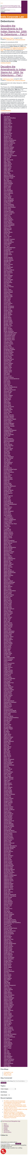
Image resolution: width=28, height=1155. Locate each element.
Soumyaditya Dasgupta (10, 921)
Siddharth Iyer (7, 882)
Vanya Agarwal (8, 1007)
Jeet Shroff (7, 454)
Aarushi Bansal (8, 123)
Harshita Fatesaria (9, 416)
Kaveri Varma (7, 487)
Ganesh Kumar (8, 388)
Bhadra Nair (7, 316)
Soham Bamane (8, 901)
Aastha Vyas (7, 132)
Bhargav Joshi (8, 324)
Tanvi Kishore (7, 974)
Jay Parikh (7, 451)
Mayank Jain (7, 561)
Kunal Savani (7, 514)
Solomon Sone (8, 904)
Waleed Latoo (7, 1046)
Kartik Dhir (7, 480)
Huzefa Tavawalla (9, 434)
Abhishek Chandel (9, 147)
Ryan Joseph (7, 776)
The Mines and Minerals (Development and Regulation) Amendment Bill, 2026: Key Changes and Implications (14, 1102)
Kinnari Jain (7, 498)
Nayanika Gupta (8, 613)
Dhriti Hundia (7, 362)
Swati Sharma (8, 964)
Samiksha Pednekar (9, 794)
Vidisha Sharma (8, 1027)
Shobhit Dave (7, 850)
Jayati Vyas (7, 452)
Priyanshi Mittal (8, 688)
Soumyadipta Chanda (10, 919)
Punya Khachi (8, 692)
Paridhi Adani (7, 652)
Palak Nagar (7, 649)
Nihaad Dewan (8, 622)
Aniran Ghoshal (8, 222)
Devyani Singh (8, 357)
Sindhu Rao (7, 893)
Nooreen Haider (8, 643)
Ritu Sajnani (7, 753)
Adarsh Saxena (8, 154)
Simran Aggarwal (8, 889)
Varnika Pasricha (8, 1010)
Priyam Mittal (7, 685)
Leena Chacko (8, 522)
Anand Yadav (7, 210)
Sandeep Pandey (8, 798)
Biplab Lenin (7, 327)
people (15, 7)
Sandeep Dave (8, 799)
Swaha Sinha (7, 963)
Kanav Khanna (8, 470)
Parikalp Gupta (8, 653)
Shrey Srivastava (8, 855)
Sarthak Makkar (8, 818)
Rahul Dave (7, 699)
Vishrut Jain (7, 1041)
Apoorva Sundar (8, 264)
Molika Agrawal (8, 586)
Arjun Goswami (8, 271)
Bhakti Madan (7, 317)
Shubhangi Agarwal (9, 869)
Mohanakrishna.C (9, 583)
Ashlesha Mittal (8, 295)
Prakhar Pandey (8, 670)
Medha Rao (7, 568)
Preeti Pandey (8, 677)
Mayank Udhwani (8, 564)
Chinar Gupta (7, 345)
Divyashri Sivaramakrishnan (11, 378)
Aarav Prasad (7, 122)
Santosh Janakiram (9, 809)
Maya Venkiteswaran (9, 558)
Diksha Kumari (8, 370)
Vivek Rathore (8, 1045)
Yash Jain (6, 1051)
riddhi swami (7, 735)
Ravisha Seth (7, 724)
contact (19, 7)
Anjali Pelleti (7, 226)
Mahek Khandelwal (9, 540)
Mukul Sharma (8, 600)
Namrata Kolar (8, 607)
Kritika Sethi (7, 509)
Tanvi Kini (6, 972)
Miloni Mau (7, 578)
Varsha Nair (7, 1011)
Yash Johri (7, 1052)
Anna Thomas (8, 236)
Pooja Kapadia (8, 660)
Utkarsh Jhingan (8, 999)
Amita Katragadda (9, 200)
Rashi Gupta (7, 713)
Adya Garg (7, 172)
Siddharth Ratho (8, 885)
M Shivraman (7, 530)
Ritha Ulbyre (7, 748)
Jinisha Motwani (8, 462)
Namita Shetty (8, 606)
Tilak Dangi (7, 982)
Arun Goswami (8, 277)
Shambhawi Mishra (9, 830)
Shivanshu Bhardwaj (9, 847)
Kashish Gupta (8, 484)
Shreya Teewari (8, 861)
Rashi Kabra (7, 714)
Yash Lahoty (7, 1055)
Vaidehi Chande (8, 1002)
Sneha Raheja (8, 900)
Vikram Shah (7, 1032)
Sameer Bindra (8, 791)
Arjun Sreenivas (8, 272)
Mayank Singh (8, 562)
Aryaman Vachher (9, 286)
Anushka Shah (8, 254)
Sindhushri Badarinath (10, 894)
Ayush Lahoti (7, 309)
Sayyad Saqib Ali (8, 813)
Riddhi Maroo (7, 734)
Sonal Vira (7, 910)
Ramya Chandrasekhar (10, 712)
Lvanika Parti (7, 529)
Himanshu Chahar (9, 424)
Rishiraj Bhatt (7, 747)
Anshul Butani (8, 243)
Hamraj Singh (7, 408)
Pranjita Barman (8, 671)
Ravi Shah (7, 723)
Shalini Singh (7, 829)
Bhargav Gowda (8, 323)
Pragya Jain (7, 668)
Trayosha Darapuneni (10, 985)
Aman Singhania (8, 193)
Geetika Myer (7, 399)
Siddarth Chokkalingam (10, 875)
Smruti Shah (7, 899)
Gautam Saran (8, 396)
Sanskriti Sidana (8, 808)
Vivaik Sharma (8, 1042)
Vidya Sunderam (8, 1028)
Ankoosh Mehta (8, 232)
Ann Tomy (6, 235)
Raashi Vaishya (8, 695)
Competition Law (8, 1072)
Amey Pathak (7, 197)
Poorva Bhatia (8, 664)
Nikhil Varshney (8, 625)
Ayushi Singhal (8, 314)
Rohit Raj (6, 766)
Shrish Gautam (8, 862)
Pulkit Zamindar (8, 691)
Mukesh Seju (7, 599)
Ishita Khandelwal (9, 441)
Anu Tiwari (7, 246)
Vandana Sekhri (8, 1003)
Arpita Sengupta (8, 275)
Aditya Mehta (7, 165)
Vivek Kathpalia (8, 1044)
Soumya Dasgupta (9, 914)
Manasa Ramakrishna (10, 547)
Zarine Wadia (7, 1066)
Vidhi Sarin (7, 1025)
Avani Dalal (7, 300)
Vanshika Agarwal (9, 1004)
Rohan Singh (7, 760)
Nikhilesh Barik (8, 627)
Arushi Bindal (7, 281)
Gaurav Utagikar (8, 395)
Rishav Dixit (7, 744)
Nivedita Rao (7, 641)
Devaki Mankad (8, 350)
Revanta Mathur (8, 727)
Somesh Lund (7, 905)
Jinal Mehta (7, 461)
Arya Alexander (8, 282)
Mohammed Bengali (9, 582)
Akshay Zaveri (8, 185)
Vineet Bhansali (8, 1035)
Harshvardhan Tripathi (10, 419)
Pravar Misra (7, 675)
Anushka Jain (7, 253)
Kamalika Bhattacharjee (10, 469)
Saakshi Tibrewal (8, 777)
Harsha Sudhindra (9, 415)
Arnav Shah (7, 274)
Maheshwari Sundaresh (10, 542)
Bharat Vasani (8, 318)
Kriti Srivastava (8, 507)
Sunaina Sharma (8, 946)
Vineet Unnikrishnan (9, 1037)
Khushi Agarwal (8, 493)
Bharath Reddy (8, 320)
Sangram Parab (8, 801)
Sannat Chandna (8, 806)
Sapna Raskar (8, 812)
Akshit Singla (7, 186)
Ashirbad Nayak (8, 292)
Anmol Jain (7, 233)
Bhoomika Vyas (8, 325)
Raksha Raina (8, 706)
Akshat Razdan (8, 182)
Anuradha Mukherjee (9, 247)
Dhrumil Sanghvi (8, 363)
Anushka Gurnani (8, 251)
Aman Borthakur (8, 190)
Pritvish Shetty (8, 680)
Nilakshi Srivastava (9, 631)
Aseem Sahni (7, 289)
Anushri (6, 256)
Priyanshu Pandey (9, 689)
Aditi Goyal (7, 158)
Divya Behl (7, 374)
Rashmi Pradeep (8, 716)
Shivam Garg (7, 841)
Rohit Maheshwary (9, 765)
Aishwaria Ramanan (9, 176)
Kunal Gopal (7, 512)
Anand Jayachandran (10, 207)
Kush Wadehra (8, 515)
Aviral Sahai (7, 304)
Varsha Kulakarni (8, 1016)
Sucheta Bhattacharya (10, 943)
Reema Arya (7, 726)
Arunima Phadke (8, 279)
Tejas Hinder (7, 979)
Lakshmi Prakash (8, 518)
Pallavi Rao (7, 650)
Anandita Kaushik (9, 211)
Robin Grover (7, 756)
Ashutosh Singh (8, 296)
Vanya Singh (7, 1009)
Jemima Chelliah (8, 458)
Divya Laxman (8, 376)
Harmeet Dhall (8, 412)
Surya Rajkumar (8, 954)
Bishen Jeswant (8, 330)
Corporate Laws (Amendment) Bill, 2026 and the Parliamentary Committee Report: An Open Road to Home (15, 1106)
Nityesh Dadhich (8, 639)
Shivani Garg (7, 844)
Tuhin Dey (6, 986)
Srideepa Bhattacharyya (10, 928)
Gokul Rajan (7, 402)
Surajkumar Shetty (9, 951)
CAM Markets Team (9, 338)
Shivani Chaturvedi (9, 843)
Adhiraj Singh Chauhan (10, 155)
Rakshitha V (7, 707)
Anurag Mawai (8, 249)
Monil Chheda (8, 593)
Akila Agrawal (7, 180)
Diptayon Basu (8, 371)
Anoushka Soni (8, 240)
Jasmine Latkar (8, 449)
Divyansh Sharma (9, 377)
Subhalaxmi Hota (8, 939)
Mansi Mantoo (8, 555)
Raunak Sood (7, 720)
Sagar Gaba (7, 780)
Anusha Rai (7, 250)
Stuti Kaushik (7, 938)
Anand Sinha (7, 208)
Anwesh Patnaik (8, 258)
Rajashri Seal (7, 703)
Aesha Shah (7, 173)
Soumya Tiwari (8, 918)
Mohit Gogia (7, 585)
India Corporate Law (12, 16)
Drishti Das (7, 380)
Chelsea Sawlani (8, 344)
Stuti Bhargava (8, 936)
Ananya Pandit (8, 214)
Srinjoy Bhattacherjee (10, 931)
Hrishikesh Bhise (8, 431)
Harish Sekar (7, 410)
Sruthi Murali (7, 935)
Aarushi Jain (7, 125)
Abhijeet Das (7, 137)
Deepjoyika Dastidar (9, 349)
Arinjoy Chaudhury (9, 270)
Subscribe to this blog (7, 1081)
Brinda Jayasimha (9, 331)
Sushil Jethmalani (9, 958)
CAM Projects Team (9, 339)
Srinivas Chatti (8, 929)
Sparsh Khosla (8, 924)
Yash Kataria (7, 1053)
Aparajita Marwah (8, 260)
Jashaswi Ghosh (8, 448)
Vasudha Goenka (8, 1020)
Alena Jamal (7, 187)
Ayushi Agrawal (8, 311)
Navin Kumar (7, 610)
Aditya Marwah (8, 164)
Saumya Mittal (8, 822)
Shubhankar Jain (8, 871)
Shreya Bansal (8, 857)
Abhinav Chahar (8, 144)
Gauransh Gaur (8, 391)
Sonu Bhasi (7, 911)
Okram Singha (8, 645)
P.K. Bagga (7, 656)
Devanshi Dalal (8, 353)
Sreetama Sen (8, 926)
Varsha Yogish (8, 1014)
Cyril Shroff (7, 116)
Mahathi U (6, 539)
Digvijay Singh (8, 367)
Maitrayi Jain (7, 544)
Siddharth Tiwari (8, 887)
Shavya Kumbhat (8, 837)
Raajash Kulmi (8, 694)
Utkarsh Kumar (8, 1000)
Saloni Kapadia (8, 787)
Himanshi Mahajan (9, 423)
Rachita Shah (7, 696)
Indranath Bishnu (8, 438)
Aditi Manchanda (8, 159)
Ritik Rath (6, 749)
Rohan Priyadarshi (9, 759)
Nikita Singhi (7, 628)
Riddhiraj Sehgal (8, 737)
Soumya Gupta (8, 915)
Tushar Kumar (8, 988)
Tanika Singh (7, 965)
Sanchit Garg (7, 797)
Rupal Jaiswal (8, 773)
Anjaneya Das (8, 228)
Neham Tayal (7, 618)
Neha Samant (7, 614)
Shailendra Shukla (9, 826)
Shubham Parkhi (8, 866)
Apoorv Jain (7, 263)
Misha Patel (7, 579)
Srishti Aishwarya (8, 932)
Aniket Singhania (8, 219)
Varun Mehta (7, 1018)
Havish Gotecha (8, 420)
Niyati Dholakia (8, 642)
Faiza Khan (7, 384)
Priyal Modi (7, 684)
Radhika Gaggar (8, 728)
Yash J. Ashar (7, 1048)
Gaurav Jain (7, 394)
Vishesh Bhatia (8, 1039)
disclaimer (6, 1130)
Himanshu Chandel (9, 426)
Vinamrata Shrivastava (10, 1034)
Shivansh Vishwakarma (10, 846)
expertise (11, 7)
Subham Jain (7, 940)
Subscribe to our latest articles (9, 1142)
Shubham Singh (8, 868)
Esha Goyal (7, 381)
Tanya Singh (7, 977)
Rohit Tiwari (7, 767)
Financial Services (20, 39)
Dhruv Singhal (8, 364)
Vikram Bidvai (7, 1031)
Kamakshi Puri (8, 468)
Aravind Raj (7, 265)
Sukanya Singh (8, 945)
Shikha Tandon (8, 840)
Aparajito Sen (7, 261)
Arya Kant (6, 284)
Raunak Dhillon (8, 719)
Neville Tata (7, 620)
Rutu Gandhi (7, 774)
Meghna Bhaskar (8, 575)
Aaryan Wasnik (8, 126)
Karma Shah (7, 476)
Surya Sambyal (8, 956)
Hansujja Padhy (8, 409)
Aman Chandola (8, 192)
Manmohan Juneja (9, 551)
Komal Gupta (7, 500)
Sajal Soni (6, 781)
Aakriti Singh (7, 119)
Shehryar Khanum (9, 839)
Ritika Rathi (7, 751)
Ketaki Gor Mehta (8, 490)
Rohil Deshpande (8, 762)
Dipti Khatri (7, 373)
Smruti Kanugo (8, 897)
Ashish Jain (7, 293)
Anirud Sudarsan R (9, 225)
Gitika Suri (6, 401)
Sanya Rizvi (7, 811)
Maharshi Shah (8, 537)
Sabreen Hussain (8, 779)
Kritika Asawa (7, 508)
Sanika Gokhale (8, 802)
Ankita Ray (7, 231)
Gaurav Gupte (7, 392)
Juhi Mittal (6, 465)
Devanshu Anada (8, 355)
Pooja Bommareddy (9, 657)
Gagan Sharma (8, 385)
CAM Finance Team (7, 38)
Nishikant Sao (8, 635)
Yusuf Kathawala (8, 1063)
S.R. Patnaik (7, 925)
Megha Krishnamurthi (10, 572)
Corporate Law (10, 39)
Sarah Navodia (8, 816)
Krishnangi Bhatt (8, 502)
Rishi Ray (6, 745)
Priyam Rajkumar (8, 687)
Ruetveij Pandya (8, 772)
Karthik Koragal (8, 477)
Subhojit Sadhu (8, 942)
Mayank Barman (8, 560)
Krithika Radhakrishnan (10, 504)
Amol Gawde (7, 203)
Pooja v (6, 661)
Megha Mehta (7, 574)
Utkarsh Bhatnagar (9, 998)
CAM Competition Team (10, 332)
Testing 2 (6, 981)
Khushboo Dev (8, 491)
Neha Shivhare (8, 617)
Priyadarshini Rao (9, 682)
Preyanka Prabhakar (9, 678)
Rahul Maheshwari (9, 700)
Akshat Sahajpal (8, 183)
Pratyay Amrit (7, 674)
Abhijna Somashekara (10, 140)
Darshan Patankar (9, 348)
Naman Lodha (8, 604)
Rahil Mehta (7, 698)
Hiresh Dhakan (8, 429)
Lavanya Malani (8, 521)
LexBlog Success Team (10, 523)
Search (2, 11)
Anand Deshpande (9, 205)
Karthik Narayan (8, 479)
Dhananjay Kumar (9, 359)
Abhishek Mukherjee (9, 151)
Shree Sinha (7, 852)
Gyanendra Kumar (9, 406)
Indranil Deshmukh (9, 440)
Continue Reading (6, 62)
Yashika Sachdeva (9, 1059)
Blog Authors (5, 113)
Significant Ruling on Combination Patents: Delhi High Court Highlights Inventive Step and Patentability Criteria (15, 1113)
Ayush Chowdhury (9, 306)
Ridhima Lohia (8, 738)
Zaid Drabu (7, 1064)
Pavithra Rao (7, 654)
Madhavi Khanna (8, 533)
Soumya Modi (7, 917)
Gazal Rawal (7, 398)
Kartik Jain (7, 482)
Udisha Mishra (8, 992)
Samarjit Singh (8, 790)
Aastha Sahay (8, 130)
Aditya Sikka (7, 169)
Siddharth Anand (8, 879)
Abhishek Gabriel (8, 148)
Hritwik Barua (7, 433)
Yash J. (6, 1049)
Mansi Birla (7, 554)
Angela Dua (7, 215)
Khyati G (6, 494)
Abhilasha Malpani (9, 141)
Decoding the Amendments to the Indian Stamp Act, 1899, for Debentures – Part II (14, 30)
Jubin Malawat (8, 463)
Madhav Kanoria (8, 532)
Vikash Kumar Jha (9, 1030)
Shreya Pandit (8, 859)
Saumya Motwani (8, 823)
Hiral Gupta (7, 427)
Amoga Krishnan (8, 201)
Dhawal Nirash (8, 360)
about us (6, 7)
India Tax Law (7, 1073)
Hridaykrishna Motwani (10, 430)
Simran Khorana (8, 892)
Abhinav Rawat (8, 145)
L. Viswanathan (8, 516)
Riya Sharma (7, 755)
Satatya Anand (8, 819)
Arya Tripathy (7, 285)
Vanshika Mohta (8, 1006)
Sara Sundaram (8, 815)
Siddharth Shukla (8, 886)
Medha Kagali (7, 565)
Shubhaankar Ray (9, 865)
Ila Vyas (6, 437)
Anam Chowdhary (9, 204)
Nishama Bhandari (9, 632)
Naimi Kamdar (8, 603)
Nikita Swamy (7, 629)
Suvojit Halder (8, 960)
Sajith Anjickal (8, 783)
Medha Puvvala (8, 567)
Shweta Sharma (8, 873)
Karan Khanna (8, 475)
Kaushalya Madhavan (10, 486)
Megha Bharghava (9, 571)
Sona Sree (7, 907)
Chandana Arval (8, 342)
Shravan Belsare (8, 851)
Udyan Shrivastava (9, 995)
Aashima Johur (8, 127)
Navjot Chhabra (8, 611)
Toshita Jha (7, 984)
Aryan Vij (6, 288)
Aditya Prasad (8, 166)
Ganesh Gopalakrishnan (10, 387)
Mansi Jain (7, 443)
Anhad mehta (7, 217)
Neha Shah (7, 615)
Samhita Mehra (8, 793)
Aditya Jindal (7, 162)
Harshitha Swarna (9, 417)
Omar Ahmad (7, 646)
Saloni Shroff (7, 788)
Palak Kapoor (7, 648)
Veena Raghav (8, 1023)
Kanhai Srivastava (9, 472)
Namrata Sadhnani (9, 608)
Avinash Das (7, 302)
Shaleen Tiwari (8, 827)
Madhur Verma (8, 536)
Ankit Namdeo (8, 229)
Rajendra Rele (8, 705)
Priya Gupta (7, 681)
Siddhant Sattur (8, 878)
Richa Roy (7, 733)
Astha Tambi (7, 299)
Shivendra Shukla (9, 848)
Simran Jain (7, 890)
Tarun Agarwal (8, 978)
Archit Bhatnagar (8, 267)
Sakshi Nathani (8, 784)
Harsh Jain (7, 413)
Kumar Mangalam (9, 511)
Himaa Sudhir (7, 422)
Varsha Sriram (8, 1013)
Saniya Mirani (7, 804)
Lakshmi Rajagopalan (10, 519)
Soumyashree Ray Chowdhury (12, 922)
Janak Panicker (8, 444)
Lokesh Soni (7, 526)
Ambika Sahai (8, 196)
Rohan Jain (7, 758)
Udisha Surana (8, 993)
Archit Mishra (7, 268)
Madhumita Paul (8, 535)
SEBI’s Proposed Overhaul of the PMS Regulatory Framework (14, 1117)
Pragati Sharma (8, 667)
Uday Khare (7, 991)
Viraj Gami (7, 1038)
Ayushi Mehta (7, 313)
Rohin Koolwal (8, 763)
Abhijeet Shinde (8, 139)
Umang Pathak (8, 996)
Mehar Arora (7, 576)
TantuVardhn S (8, 970)
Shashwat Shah (8, 834)
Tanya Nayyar (7, 975)
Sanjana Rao (7, 805)
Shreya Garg (7, 858)
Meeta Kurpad (8, 569)
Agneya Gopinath (8, 175)
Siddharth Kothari (8, 883)
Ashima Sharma (8, 291)
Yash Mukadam (8, 1056)
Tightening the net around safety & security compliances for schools (15, 1110)
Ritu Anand (7, 752)
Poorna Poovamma (9, 663)
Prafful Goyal (7, 666)
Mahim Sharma (8, 543)
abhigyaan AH (8, 136)
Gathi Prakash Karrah (10, 390)
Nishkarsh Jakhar (8, 636)
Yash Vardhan (8, 1057)
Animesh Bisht (8, 221)
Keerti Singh (7, 489)
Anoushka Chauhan (9, 239)
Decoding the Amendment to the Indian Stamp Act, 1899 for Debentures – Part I (13, 49)
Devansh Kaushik (9, 352)
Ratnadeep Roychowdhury (11, 717)
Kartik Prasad (7, 483)
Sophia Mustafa (8, 912)
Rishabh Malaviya (9, 741)
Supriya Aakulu (8, 947)
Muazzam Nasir (8, 596)
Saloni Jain (7, 786)
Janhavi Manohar (8, 445)
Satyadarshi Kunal (9, 820)
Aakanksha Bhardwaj (10, 118)
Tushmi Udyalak (8, 989)
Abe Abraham (7, 134)
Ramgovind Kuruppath (10, 710)
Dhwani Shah (7, 366)
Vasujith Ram (7, 1021)
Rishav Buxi (7, 742)
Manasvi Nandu (8, 548)
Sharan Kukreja (8, 833)
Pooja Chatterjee (8, 659)
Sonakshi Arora (8, 908)
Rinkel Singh (7, 740)
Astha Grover (7, 297)
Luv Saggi (6, 528)
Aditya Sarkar (7, 168)
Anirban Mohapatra (9, 224)
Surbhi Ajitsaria (8, 953)
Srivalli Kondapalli (9, 933)
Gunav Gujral (7, 405)
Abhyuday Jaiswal (9, 152)
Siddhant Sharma (8, 876)
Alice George (7, 189)
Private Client (7, 1075)
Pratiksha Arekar (8, 673)
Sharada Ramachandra (10, 832)
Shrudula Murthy (8, 864)
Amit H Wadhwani (9, 198)
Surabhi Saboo (8, 950)
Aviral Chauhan (8, 303)
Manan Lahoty (8, 546)
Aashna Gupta (8, 129)
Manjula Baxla (8, 550)
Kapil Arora (7, 473)
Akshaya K (7, 466)
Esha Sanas (7, 383)
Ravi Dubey (7, 721)
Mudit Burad (7, 597)
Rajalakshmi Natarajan (10, 702)
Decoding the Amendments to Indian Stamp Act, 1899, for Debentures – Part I (13, 71)
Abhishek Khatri (8, 150)
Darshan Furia (8, 346)
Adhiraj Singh (7, 157)
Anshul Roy (7, 245)
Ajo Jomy (6, 179)
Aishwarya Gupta (8, 178)
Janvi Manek (7, 447)
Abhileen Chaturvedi (9, 143)
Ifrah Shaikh (7, 436)
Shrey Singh (7, 854)
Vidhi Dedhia (7, 1024)
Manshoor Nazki (8, 553)
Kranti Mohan (7, 501)
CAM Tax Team (8, 341)
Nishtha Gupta (8, 638)
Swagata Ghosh (8, 961)
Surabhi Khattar (8, 949)
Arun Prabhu (7, 278)
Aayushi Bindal (8, 133)
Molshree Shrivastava (10, 590)
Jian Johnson (7, 459)
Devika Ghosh (8, 356)
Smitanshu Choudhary (10, 896)
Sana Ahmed (7, 795)
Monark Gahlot (8, 592)
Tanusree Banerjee (9, 971)
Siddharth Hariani (8, 880)
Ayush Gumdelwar (9, 307)
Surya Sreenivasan (9, 957)
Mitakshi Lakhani (8, 581)
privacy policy (7, 1132)
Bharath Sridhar (8, 321)
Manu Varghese (8, 557)
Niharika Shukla (8, 624)
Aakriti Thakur (7, 120)
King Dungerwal (8, 496)
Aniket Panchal (8, 218)
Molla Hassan (7, 589)
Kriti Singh (6, 505)
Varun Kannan (8, 1017)
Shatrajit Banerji (8, 836)
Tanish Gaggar (8, 967)
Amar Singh (7, 194)
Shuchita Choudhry (9, 872)
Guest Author (7, 403)
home (2, 7)
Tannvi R (6, 968)
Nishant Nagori (8, 634)
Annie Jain (7, 238)
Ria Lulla (6, 730)
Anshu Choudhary (9, 242)
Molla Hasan (7, 588)
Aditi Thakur (7, 161)
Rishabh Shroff (8, 769)
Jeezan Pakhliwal (9, 456)
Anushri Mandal (8, 257)
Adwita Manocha (8, 171)
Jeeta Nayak (7, 455)
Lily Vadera (7, 525)
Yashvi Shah (7, 1062)
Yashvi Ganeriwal (8, 1060)
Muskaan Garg (8, 601)
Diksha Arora (7, 369)
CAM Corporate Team (10, 334)
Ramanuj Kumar (8, 709)
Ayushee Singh (8, 310)
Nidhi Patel (7, 621)
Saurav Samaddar (9, 825)
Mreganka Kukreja (9, 595)
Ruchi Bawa (7, 770)
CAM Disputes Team (9, 335)
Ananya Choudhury (9, 212)
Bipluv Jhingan (8, 328)
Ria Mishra (7, 731)
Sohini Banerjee (8, 903)
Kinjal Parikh (7, 497)
